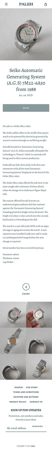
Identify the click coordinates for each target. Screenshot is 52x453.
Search (18, 387)
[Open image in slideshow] (26, 34)
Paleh (33, 446)
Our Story (32, 387)
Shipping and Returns (26, 397)
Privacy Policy (17, 401)
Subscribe (37, 426)
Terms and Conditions (26, 392)
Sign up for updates (26, 410)
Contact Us (36, 401)
